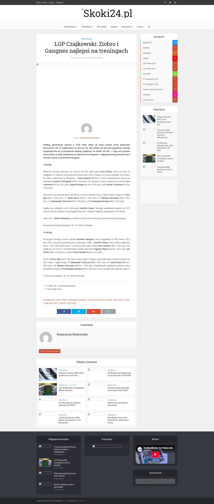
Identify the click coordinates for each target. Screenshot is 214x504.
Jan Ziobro (62, 299)
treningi (72, 303)
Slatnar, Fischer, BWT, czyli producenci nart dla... (71, 374)
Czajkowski (50, 299)
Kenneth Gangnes (78, 299)
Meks (65, 501)
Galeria (114, 26)
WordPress (81, 501)
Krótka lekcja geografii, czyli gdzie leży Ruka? (118, 389)
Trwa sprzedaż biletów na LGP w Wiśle (164, 169)
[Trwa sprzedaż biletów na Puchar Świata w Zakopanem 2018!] (150, 132)
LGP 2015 (118, 299)
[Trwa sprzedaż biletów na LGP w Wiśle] (150, 169)
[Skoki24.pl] (107, 12)
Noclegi (51, 2)
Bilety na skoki (41, 2)
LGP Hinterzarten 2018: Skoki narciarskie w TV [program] (70, 420)
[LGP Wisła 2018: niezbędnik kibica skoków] (150, 158)
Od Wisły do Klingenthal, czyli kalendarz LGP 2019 (119, 374)
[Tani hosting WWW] (107, 449)
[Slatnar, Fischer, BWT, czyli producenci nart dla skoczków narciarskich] (150, 119)
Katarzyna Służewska (94, 58)
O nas (139, 26)
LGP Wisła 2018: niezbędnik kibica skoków (71, 389)
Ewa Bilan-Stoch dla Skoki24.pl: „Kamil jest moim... (118, 420)
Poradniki (86, 26)
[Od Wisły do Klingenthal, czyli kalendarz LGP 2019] (150, 145)
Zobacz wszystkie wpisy (49, 351)
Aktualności (70, 26)
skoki (63, 303)
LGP (110, 299)
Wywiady (102, 26)
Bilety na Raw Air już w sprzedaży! (64, 485)
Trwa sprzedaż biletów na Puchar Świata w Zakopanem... (165, 134)
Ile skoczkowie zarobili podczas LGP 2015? (69, 403)
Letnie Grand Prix (97, 299)
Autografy (59, 2)
